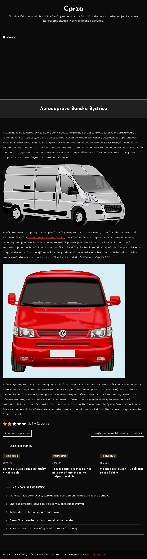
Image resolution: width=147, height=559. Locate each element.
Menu (11, 37)
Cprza (73, 9)
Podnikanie (11, 455)
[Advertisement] (73, 70)
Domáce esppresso (18, 433)
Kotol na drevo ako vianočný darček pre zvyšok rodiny (43, 528)
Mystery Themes (95, 554)
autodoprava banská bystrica (46, 237)
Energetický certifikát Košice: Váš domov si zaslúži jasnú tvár (47, 504)
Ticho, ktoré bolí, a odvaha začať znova (34, 512)
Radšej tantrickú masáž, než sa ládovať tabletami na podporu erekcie (71, 473)
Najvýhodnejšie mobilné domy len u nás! (116, 433)
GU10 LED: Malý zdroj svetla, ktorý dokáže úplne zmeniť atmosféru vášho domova (59, 495)
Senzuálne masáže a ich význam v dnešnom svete (41, 520)
